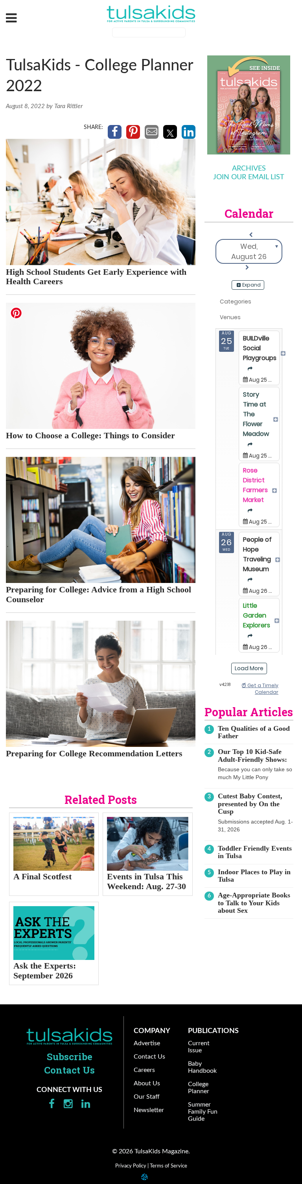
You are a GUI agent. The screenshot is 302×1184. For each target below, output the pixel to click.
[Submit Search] (190, 33)
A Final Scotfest (42, 876)
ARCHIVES (249, 168)
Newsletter (149, 1110)
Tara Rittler (68, 106)
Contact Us (69, 1070)
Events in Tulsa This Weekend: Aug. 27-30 (146, 881)
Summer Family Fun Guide (202, 1111)
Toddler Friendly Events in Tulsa (255, 852)
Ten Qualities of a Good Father (254, 732)
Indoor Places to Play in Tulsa (254, 875)
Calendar (249, 213)
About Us (147, 1083)
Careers (144, 1070)
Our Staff (147, 1097)
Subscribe (69, 1056)
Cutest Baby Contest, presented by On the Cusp (250, 803)
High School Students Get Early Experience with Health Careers (96, 277)
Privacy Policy (130, 1166)
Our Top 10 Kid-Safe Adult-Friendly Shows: (252, 755)
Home (69, 1036)
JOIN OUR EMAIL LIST (248, 177)
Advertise (147, 1043)
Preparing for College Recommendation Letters (94, 753)
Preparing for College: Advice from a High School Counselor (98, 594)
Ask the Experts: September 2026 (44, 970)
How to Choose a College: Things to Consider (90, 435)
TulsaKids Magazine (151, 14)
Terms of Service (168, 1166)
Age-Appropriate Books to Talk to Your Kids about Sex (254, 902)
